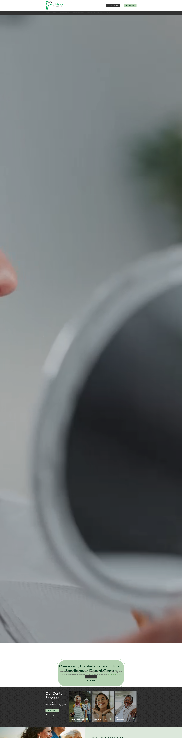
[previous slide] (46, 715)
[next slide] (53, 715)
